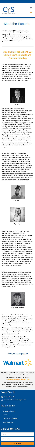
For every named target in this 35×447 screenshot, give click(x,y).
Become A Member (9, 411)
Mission (5, 415)
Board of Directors (8, 422)
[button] (31, 7)
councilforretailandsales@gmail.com (17, 379)
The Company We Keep (10, 418)
